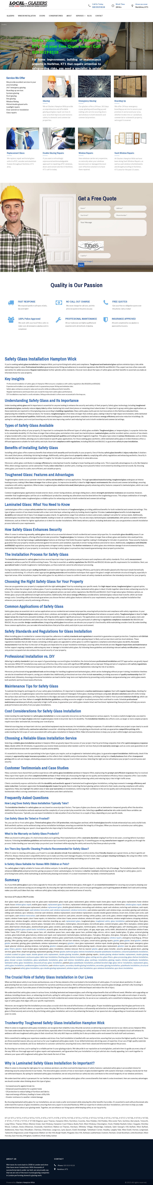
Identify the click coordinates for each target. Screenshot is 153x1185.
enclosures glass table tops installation (42, 957)
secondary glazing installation (108, 965)
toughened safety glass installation (110, 921)
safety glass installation (14, 965)
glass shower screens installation (18, 960)
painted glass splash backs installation (30, 929)
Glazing (46, 100)
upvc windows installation (103, 968)
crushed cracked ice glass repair (18, 954)
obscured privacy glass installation (48, 963)
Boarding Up (120, 100)
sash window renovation (39, 910)
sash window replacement (60, 910)
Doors (42, 15)
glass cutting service (94, 957)
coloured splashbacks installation (135, 952)
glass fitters (10, 949)
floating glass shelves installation (71, 957)
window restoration (79, 910)
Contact (99, 15)
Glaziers (10, 15)
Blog (89, 15)
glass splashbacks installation (46, 960)
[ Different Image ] (85, 261)
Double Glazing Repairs (53, 153)
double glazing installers (69, 954)
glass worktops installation (96, 960)
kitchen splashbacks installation (135, 960)
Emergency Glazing (87, 100)
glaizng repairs (115, 960)
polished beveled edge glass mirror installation (113, 963)
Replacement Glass (16, 153)
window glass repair (23, 904)
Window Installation (27, 15)
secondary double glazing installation (80, 965)
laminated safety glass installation (19, 963)
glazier (116, 940)
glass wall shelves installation (71, 960)
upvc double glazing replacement (53, 968)
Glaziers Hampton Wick (25, 1182)
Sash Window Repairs (124, 153)
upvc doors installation (124, 968)
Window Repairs (86, 153)
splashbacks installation (130, 965)
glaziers (138, 940)
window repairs (116, 938)
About (69, 15)
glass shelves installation (138, 957)
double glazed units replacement (45, 954)
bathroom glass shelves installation (80, 952)
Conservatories (56, 15)
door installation (86, 968)
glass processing (120, 957)
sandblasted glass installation (36, 965)
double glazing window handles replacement (117, 954)
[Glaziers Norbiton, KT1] (29, 4)
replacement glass (55, 904)
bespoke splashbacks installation (108, 952)
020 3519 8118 (98, 7)
